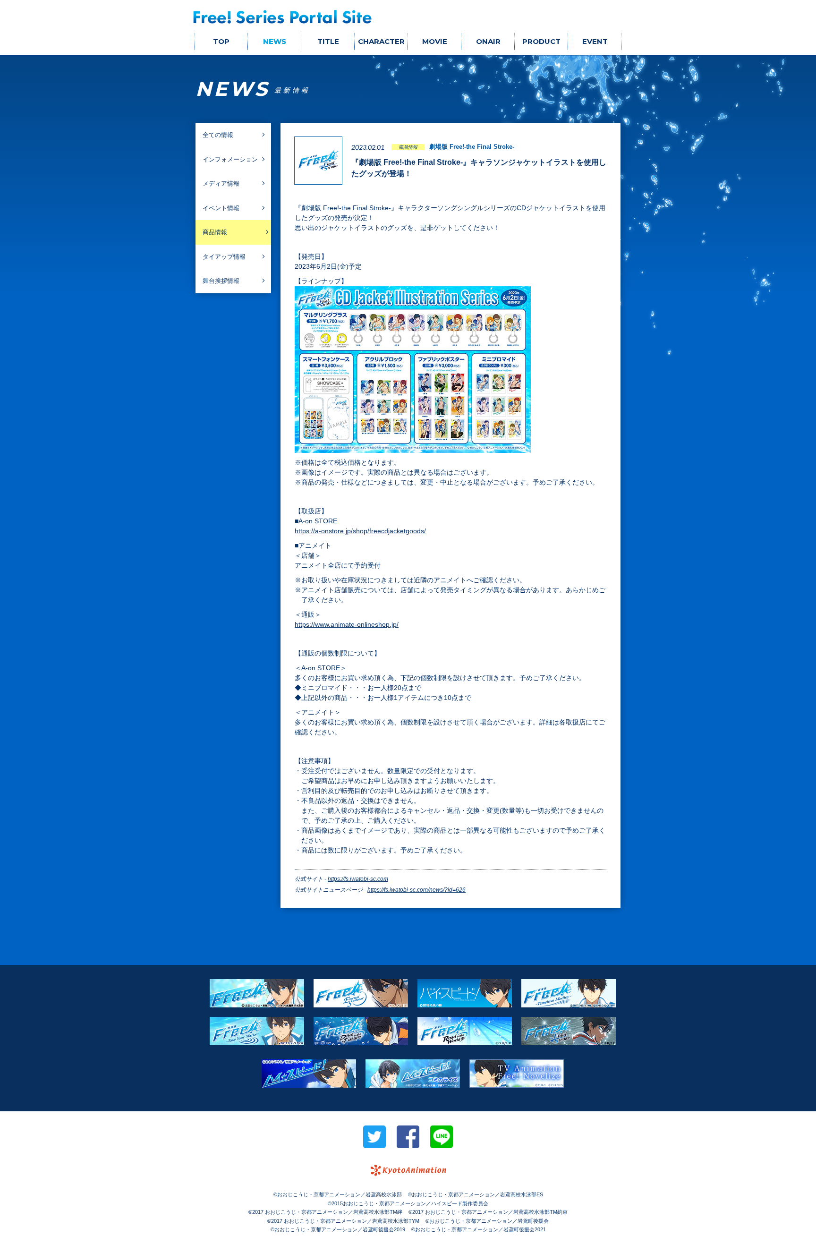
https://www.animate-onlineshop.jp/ (347, 624)
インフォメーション (230, 159)
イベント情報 (221, 208)
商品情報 (215, 232)
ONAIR (488, 41)
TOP (221, 41)
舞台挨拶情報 (221, 280)
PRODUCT (541, 41)
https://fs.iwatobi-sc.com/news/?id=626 (416, 889)
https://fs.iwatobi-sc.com (358, 879)
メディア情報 (221, 183)
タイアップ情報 (224, 256)
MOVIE (434, 41)
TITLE (328, 41)
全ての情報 (218, 134)
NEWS (274, 41)
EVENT (595, 41)
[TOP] (282, 17)
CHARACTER (381, 41)
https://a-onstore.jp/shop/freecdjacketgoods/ (360, 531)
